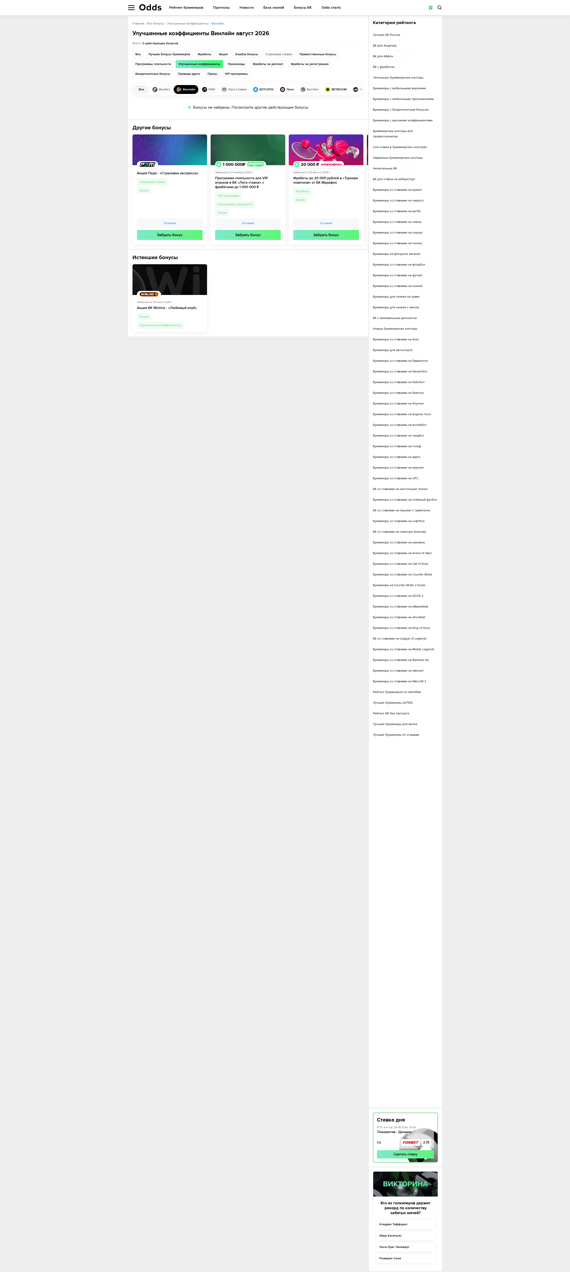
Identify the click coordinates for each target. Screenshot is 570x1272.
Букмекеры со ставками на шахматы (399, 542)
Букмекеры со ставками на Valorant (398, 671)
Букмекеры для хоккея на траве (396, 297)
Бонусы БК (303, 8)
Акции (144, 190)
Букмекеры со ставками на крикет (397, 190)
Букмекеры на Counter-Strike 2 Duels (399, 585)
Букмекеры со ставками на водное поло (402, 414)
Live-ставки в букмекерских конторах (400, 147)
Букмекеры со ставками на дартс (396, 457)
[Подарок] (430, 7)
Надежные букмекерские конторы (398, 158)
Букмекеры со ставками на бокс (396, 339)
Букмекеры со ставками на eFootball (399, 617)
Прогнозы (221, 8)
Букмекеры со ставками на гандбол (398, 435)
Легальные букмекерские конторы (398, 77)
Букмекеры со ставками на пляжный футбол (405, 500)
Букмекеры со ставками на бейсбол (399, 382)
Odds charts (331, 8)
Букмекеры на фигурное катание (396, 254)
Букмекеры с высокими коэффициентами (403, 120)
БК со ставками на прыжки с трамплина (401, 510)
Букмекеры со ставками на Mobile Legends (403, 649)
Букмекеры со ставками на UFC (395, 478)
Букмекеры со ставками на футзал (397, 275)
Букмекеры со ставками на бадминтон (400, 361)
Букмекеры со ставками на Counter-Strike (402, 574)
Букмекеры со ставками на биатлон (398, 393)
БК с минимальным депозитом (395, 318)
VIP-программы (228, 196)
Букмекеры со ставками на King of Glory (401, 628)
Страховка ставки (152, 182)
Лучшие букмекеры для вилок (395, 724)
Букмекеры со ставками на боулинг (398, 403)
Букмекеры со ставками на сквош (397, 222)
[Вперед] (361, 189)
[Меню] (131, 7)
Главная (138, 23)
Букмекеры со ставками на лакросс (398, 200)
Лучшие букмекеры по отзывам (396, 735)
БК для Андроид (384, 45)
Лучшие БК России (386, 35)
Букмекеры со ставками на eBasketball (400, 606)
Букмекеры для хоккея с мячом (396, 307)
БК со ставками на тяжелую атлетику (399, 532)
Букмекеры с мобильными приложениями (403, 99)
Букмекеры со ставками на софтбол (399, 521)
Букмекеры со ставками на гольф (397, 446)
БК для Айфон (383, 56)
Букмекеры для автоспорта (392, 350)
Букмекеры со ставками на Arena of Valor (402, 553)
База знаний (273, 8)
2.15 (426, 1142)
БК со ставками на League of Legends (400, 638)
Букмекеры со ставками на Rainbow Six (401, 660)
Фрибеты (302, 191)
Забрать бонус (170, 235)
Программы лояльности (235, 204)
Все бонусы (155, 23)
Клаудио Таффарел (393, 1224)
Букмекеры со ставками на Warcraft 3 (399, 681)
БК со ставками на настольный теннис (400, 489)
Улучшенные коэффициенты (187, 23)
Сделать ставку (405, 1154)
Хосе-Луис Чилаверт (394, 1247)
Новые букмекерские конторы (395, 329)
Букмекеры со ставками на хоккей (397, 286)
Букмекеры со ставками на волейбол (400, 425)
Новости (247, 8)
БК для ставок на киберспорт (394, 179)
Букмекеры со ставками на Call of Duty (400, 564)
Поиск (439, 7)
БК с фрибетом (383, 67)
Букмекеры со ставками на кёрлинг (398, 467)
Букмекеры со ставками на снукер (397, 232)
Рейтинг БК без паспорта (391, 713)
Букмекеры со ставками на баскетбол (400, 371)
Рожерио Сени (390, 1258)
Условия (170, 223)
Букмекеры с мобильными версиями (399, 88)
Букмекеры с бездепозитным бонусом (400, 110)
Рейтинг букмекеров (186, 8)
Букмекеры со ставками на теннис (397, 243)
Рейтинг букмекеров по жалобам (397, 692)
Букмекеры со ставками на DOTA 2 (398, 596)
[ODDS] (150, 7)
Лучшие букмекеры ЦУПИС (393, 703)
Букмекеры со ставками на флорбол (399, 264)
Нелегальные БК (385, 168)
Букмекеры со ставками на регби (397, 211)
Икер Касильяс (390, 1235)
